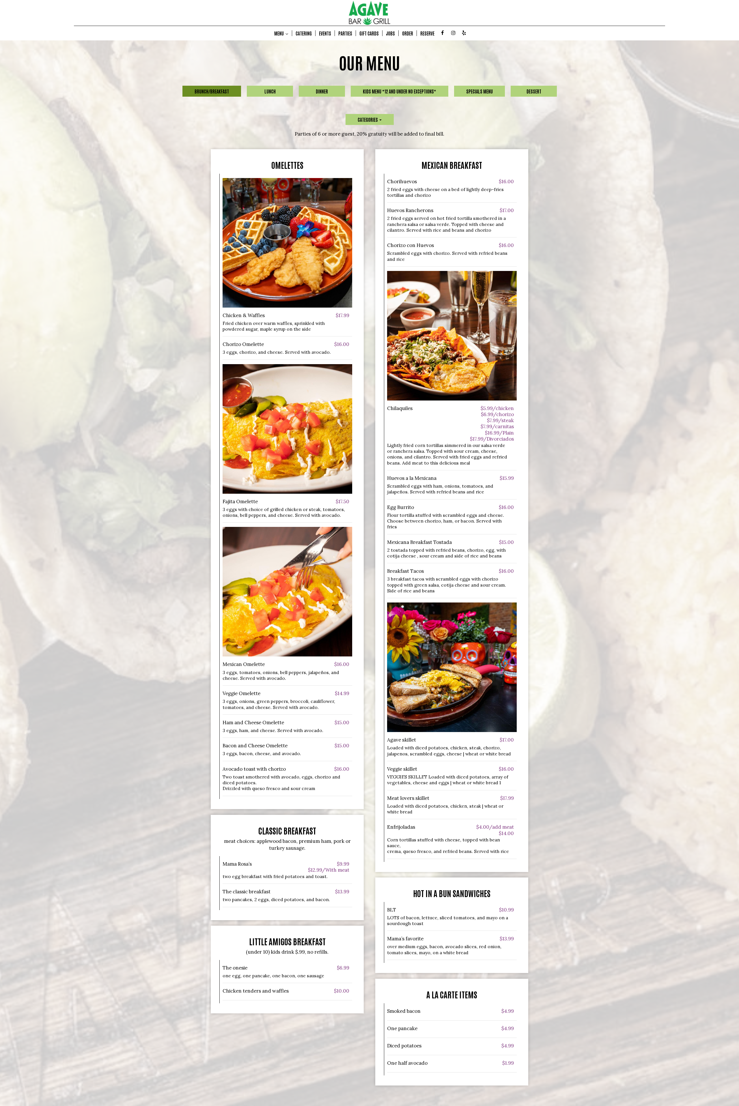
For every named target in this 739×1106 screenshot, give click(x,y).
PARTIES (345, 33)
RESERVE (427, 33)
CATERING (304, 33)
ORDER (407, 33)
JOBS (390, 33)
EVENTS (325, 33)
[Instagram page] (453, 33)
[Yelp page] (464, 33)
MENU (279, 33)
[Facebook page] (442, 33)
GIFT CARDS (369, 33)
